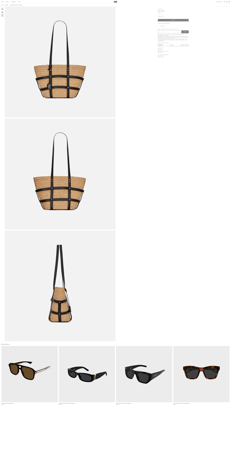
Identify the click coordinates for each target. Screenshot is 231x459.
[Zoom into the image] (60, 62)
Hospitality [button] (219, 1)
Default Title (163, 26)
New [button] (2, 1)
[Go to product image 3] (2, 15)
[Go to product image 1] (2, 8)
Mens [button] (7, 1)
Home (2, 5)
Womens (6, 5)
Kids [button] (19, 1)
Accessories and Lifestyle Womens (16, 5)
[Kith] (115, 1)
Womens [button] (13, 1)
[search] (226, 1)
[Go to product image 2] (2, 12)
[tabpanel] (173, 52)
